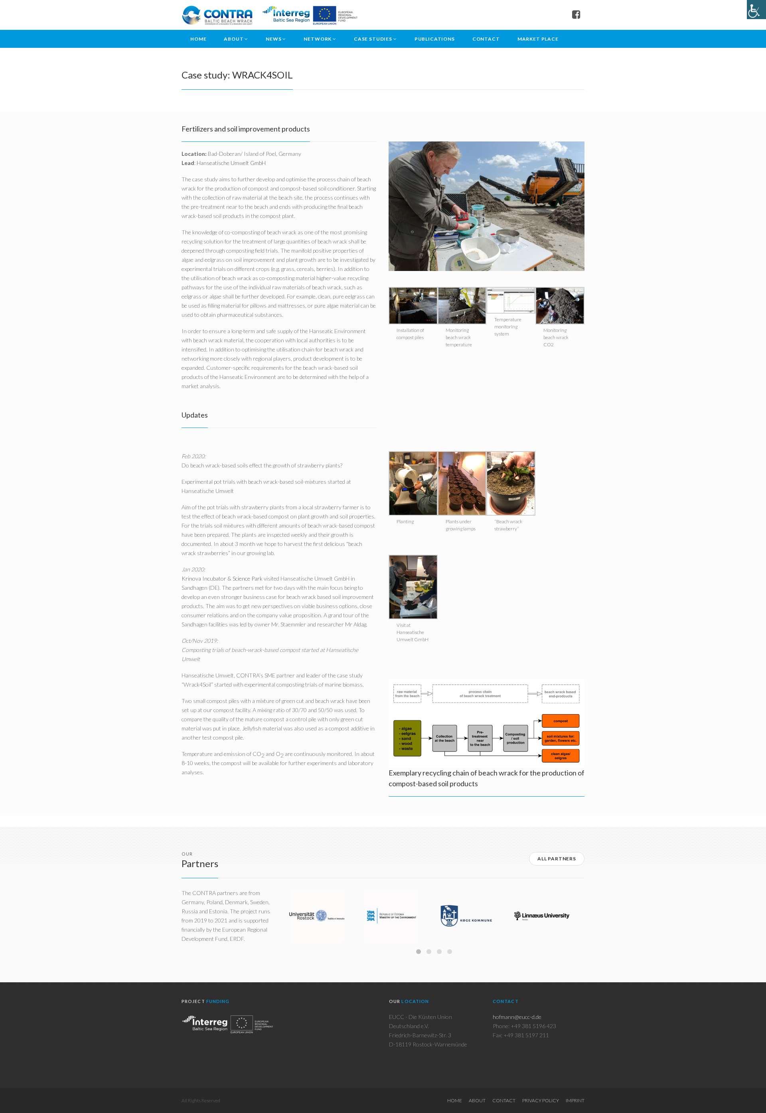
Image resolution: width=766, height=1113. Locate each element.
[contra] (270, 15)
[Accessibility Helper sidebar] (756, 9)
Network (318, 39)
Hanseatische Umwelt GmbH (231, 162)
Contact (486, 39)
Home (198, 39)
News (273, 39)
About (233, 39)
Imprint (575, 1100)
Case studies (373, 39)
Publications (435, 39)
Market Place (538, 39)
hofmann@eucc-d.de (517, 1016)
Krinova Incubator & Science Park (222, 578)
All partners (556, 859)
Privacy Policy (540, 1100)
